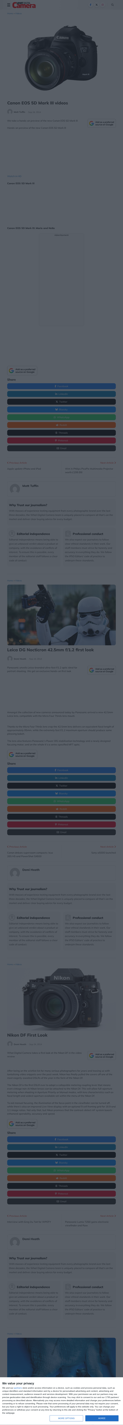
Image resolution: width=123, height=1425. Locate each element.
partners (18, 1388)
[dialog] (61, 1401)
